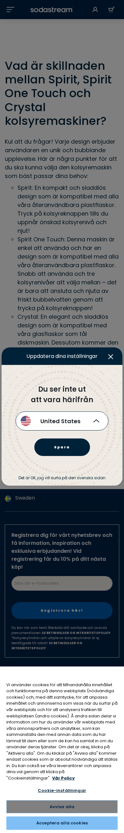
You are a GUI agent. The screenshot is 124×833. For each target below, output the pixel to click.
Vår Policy (63, 778)
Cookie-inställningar (62, 790)
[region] (62, 749)
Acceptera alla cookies (62, 823)
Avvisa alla (62, 807)
